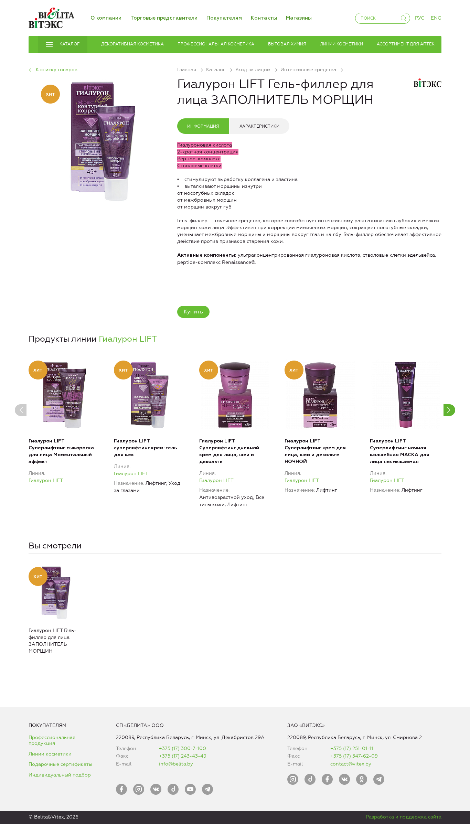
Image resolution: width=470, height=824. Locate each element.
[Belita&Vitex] (51, 16)
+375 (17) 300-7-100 (182, 748)
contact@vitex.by (350, 764)
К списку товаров (56, 70)
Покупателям (224, 18)
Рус (419, 18)
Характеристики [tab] (259, 126)
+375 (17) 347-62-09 (354, 756)
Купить (193, 311)
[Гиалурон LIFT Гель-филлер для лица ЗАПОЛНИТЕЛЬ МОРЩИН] (103, 140)
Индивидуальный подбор (60, 775)
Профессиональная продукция (52, 741)
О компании (105, 18)
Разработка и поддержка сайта (403, 817)
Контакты (264, 18)
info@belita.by (176, 764)
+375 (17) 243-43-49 (182, 756)
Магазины (299, 18)
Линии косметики (50, 754)
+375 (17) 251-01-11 (351, 748)
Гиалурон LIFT (128, 339)
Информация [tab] (203, 126)
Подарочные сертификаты (60, 764)
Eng (436, 18)
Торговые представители (163, 18)
